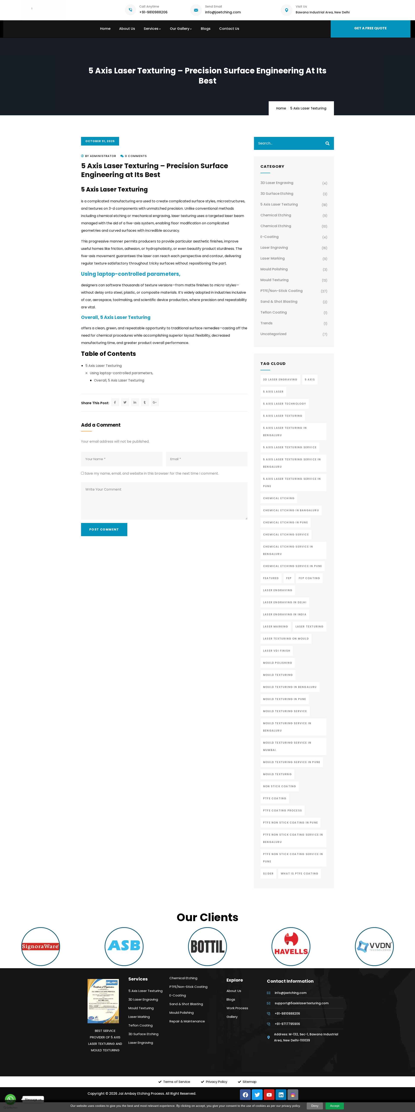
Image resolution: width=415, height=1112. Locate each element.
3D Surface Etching (276, 193)
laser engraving (277, 590)
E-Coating (269, 236)
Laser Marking (272, 258)
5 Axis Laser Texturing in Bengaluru (285, 431)
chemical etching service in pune (292, 566)
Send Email (213, 6)
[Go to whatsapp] (10, 1099)
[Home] (43, 10)
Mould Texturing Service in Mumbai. (287, 746)
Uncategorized (273, 333)
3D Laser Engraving (276, 182)
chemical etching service (286, 534)
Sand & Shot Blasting (278, 301)
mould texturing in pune (284, 699)
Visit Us (301, 6)
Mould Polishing (274, 269)
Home (281, 108)
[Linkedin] (281, 1094)
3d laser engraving (280, 379)
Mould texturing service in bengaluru (287, 726)
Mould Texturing (274, 279)
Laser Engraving (274, 247)
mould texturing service (285, 711)
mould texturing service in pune (291, 762)
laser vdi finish (276, 651)
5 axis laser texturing (282, 416)
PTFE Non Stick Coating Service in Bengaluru (293, 838)
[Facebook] (245, 1094)
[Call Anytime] (130, 9)
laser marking (275, 626)
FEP (289, 578)
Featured (271, 578)
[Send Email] (196, 10)
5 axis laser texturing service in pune (292, 482)
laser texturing (309, 626)
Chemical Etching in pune (285, 522)
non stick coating (279, 786)
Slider (268, 873)
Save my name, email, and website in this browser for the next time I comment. (152, 473)
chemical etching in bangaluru (291, 510)
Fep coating (309, 578)
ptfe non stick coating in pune (290, 822)
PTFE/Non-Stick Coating (281, 290)
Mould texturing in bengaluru (290, 687)
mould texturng (277, 774)
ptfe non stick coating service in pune (293, 857)
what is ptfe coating (299, 873)
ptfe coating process (282, 810)
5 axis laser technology (284, 404)
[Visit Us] (286, 10)
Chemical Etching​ (275, 215)
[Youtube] (269, 1094)
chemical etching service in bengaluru (288, 550)
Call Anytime (149, 6)
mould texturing (278, 675)
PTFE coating (274, 798)
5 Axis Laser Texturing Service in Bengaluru (292, 463)
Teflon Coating (273, 312)
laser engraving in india (284, 614)
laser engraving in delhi (284, 602)
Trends (266, 323)
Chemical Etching (275, 225)
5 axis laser (273, 391)
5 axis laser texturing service (290, 447)
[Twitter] (257, 1094)
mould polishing (277, 663)
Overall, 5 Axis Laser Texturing (115, 317)
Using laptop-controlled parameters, (130, 273)
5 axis (310, 379)
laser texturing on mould (286, 638)
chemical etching (279, 498)
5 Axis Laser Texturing (308, 108)
